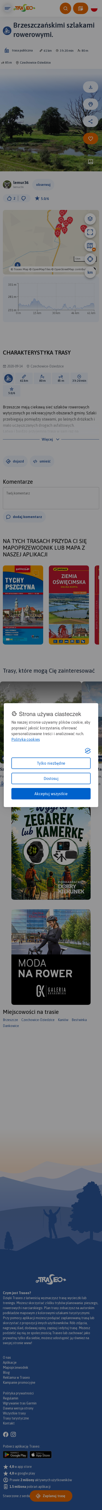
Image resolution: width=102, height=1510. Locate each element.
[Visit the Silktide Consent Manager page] (88, 751)
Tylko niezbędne (51, 763)
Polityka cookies (25, 739)
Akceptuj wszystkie (51, 794)
